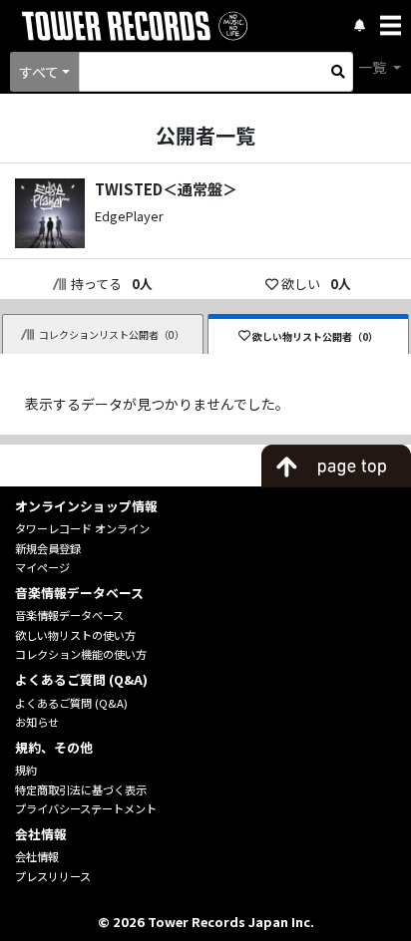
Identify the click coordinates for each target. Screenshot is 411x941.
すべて (39, 72)
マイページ (42, 567)
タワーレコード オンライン (82, 528)
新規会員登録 (48, 548)
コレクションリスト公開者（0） (112, 334)
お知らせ (37, 722)
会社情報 (37, 856)
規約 (26, 770)
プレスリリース (53, 876)
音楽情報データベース (69, 615)
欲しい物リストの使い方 (75, 635)
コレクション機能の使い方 (81, 654)
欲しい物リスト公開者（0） (315, 336)
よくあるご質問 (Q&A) (71, 703)
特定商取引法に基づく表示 (81, 789)
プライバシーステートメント (86, 808)
